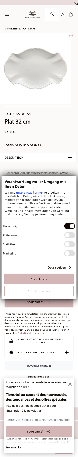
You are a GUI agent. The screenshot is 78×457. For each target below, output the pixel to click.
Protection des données (30, 333)
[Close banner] (75, 4)
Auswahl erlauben (39, 291)
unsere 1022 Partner (29, 192)
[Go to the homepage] (32, 14)
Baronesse (13, 28)
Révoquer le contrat (39, 365)
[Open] (51, 14)
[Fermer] (70, 384)
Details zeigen (57, 267)
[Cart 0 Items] (71, 14)
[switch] (69, 235)
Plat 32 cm (29, 28)
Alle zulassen (39, 279)
